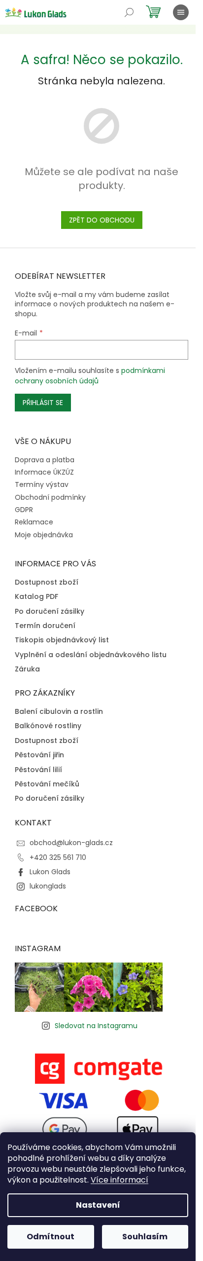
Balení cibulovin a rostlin (59, 711)
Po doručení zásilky (49, 611)
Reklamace (34, 522)
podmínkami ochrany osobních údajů (90, 375)
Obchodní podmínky (50, 497)
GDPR (24, 510)
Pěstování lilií (38, 770)
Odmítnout (50, 1236)
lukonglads (48, 886)
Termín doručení (45, 625)
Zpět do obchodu (102, 220)
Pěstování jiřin (39, 755)
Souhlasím (145, 1236)
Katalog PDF (36, 596)
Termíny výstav (41, 484)
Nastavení (98, 1205)
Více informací (119, 1180)
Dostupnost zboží (46, 582)
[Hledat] (129, 12)
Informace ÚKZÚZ (44, 472)
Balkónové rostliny (48, 726)
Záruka (27, 669)
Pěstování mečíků (47, 784)
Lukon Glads (50, 872)
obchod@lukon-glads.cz (71, 843)
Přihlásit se (43, 403)
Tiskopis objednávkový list (62, 640)
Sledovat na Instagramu (96, 1026)
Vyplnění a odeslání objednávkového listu (91, 655)
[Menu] (181, 12)
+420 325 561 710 (58, 857)
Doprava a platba (44, 460)
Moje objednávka (44, 535)
